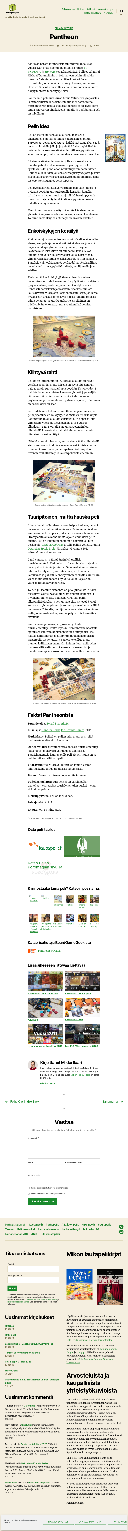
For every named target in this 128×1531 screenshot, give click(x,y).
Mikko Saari (48, 45)
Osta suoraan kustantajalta (89, 1340)
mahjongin (111, 1349)
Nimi (30, 1163)
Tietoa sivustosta (93, 13)
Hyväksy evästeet (58, 1522)
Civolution (29, 1405)
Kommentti (33, 1138)
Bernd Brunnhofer (58, 723)
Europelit (35, 818)
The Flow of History (94, 925)
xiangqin (81, 1352)
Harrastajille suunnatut (51, 818)
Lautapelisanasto (48, 1229)
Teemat (9, 1229)
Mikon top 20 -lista (80, 1075)
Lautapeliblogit (71, 1229)
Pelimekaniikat (26, 1229)
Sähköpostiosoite (73, 1163)
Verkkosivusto (34, 1175)
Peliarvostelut (68, 9)
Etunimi (11, 1264)
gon (102, 1349)
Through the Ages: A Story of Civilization (46, 926)
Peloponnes (58, 905)
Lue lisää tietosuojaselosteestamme (41, 1299)
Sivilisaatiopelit (75, 818)
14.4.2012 (73, 45)
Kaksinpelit (88, 1224)
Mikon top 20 (91, 1229)
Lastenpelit (36, 1224)
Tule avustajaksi (50, 1234)
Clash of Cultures (82, 925)
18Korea (9, 1326)
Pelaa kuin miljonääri (39, 1482)
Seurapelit (104, 1224)
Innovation (70, 924)
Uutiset (81, 9)
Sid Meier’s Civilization (58, 925)
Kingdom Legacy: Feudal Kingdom (34, 928)
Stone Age (51, 71)
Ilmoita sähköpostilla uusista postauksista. (48, 1193)
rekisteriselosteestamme (18, 1302)
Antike (46, 898)
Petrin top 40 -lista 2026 (18, 1361)
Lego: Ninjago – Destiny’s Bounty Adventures (29, 1344)
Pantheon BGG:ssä (49, 951)
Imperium (94, 905)
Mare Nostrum (34, 899)
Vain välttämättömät (91, 1522)
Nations (70, 905)
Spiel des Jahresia (52, 545)
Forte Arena (11, 1370)
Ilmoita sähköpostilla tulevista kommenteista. (49, 1188)
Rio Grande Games (72, 730)
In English (108, 13)
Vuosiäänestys (105, 9)
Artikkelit (91, 9)
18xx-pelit (10, 1335)
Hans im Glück (51, 730)
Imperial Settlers (82, 906)
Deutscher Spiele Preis (41, 548)
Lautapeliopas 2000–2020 (21, 1234)
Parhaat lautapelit (15, 1224)
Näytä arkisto (48, 1083)
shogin (70, 1352)
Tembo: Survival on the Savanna (22, 1352)
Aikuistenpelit (70, 1224)
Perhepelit (52, 1224)
